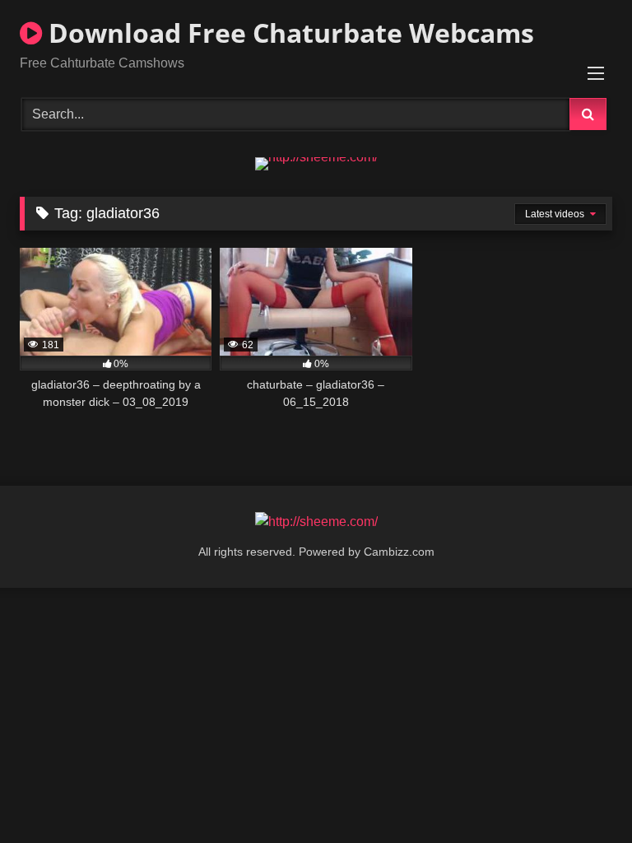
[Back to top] (581, 794)
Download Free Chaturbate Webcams (288, 32)
